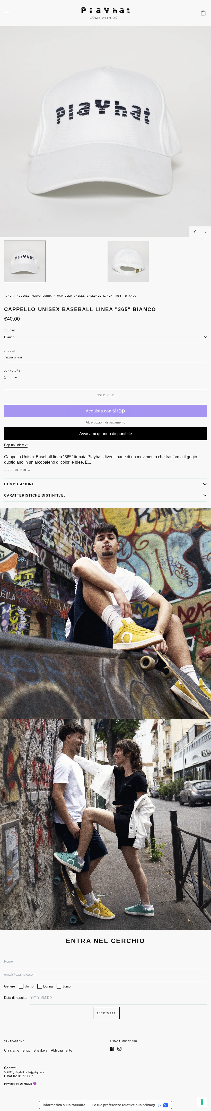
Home (8, 295)
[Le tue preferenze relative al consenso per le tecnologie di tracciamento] (202, 1102)
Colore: (10, 330)
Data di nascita (15, 998)
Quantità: (12, 370)
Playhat (19, 1072)
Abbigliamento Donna (34, 295)
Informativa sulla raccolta (64, 1105)
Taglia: (10, 350)
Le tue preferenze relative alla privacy (123, 1105)
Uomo (29, 986)
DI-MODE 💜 (28, 1083)
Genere (9, 986)
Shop (26, 1050)
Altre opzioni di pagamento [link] (105, 422)
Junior (67, 986)
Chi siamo (11, 1050)
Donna (48, 986)
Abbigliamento (61, 1050)
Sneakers (40, 1050)
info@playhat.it (35, 1072)
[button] (203, 13)
